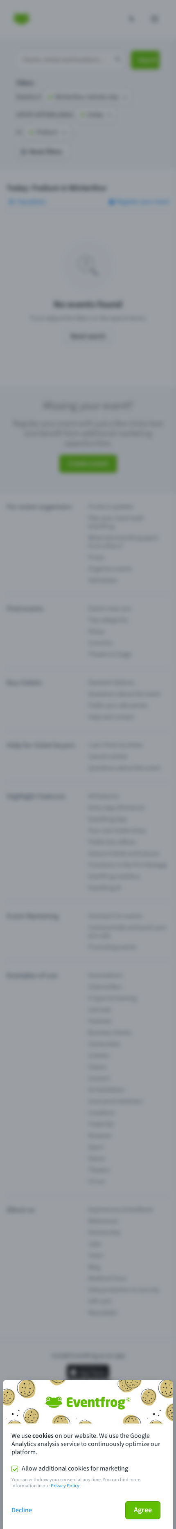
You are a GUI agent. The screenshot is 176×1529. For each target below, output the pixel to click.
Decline (21, 1510)
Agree (143, 1510)
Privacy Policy (65, 1485)
